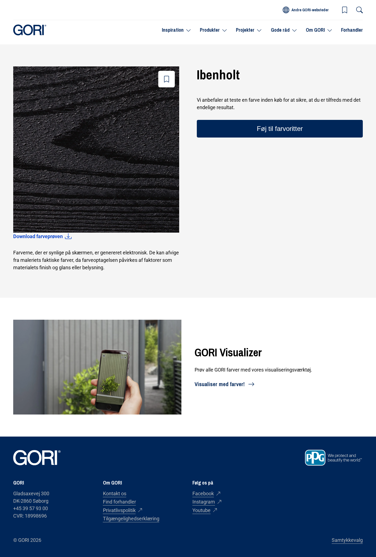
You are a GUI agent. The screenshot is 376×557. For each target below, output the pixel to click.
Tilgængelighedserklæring (131, 518)
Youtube (201, 510)
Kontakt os (114, 493)
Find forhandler (119, 502)
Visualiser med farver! (220, 384)
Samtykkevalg (347, 540)
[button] (344, 10)
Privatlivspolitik (119, 510)
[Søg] (359, 10)
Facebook (203, 493)
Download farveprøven (38, 236)
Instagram (203, 502)
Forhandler (352, 29)
